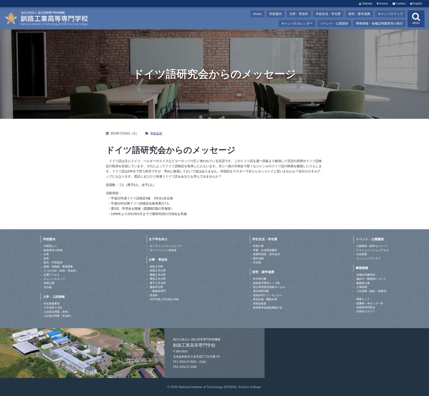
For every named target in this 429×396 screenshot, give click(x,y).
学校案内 (275, 14)
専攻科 (154, 295)
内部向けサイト (365, 311)
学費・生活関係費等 (265, 250)
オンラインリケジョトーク (166, 246)
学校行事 (258, 246)
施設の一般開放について (371, 278)
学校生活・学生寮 (328, 14)
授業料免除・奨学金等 (266, 254)
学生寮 (257, 262)
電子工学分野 (158, 283)
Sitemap (367, 3)
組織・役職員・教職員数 (58, 266)
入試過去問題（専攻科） (58, 316)
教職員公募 (363, 283)
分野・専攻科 (298, 14)
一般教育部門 (158, 291)
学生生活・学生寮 (264, 239)
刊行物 (48, 287)
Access (383, 3)
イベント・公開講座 (334, 23)
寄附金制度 (259, 303)
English (417, 3)
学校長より (50, 246)
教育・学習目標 (53, 262)
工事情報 (361, 287)
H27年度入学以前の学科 (164, 299)
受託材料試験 (261, 291)
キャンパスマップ (390, 14)
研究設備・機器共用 (265, 299)
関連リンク (363, 299)
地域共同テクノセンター (267, 295)
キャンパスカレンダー (297, 23)
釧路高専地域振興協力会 (267, 307)
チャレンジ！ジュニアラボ (372, 250)
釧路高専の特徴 (53, 250)
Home (257, 14)
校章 (46, 258)
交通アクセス (52, 274)
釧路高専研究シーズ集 (266, 283)
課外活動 (258, 258)
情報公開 (49, 283)
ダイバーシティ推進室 (163, 250)
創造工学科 (156, 266)
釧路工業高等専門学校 (49, 18)
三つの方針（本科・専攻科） (61, 270)
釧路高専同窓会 (365, 307)
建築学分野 (156, 287)
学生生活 (156, 133)
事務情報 (362, 268)
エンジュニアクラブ (368, 258)
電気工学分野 (158, 278)
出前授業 (361, 254)
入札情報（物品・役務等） (372, 291)
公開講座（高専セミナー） (372, 246)
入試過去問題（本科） (57, 312)
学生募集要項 (52, 303)
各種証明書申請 (365, 274)
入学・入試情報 (54, 296)
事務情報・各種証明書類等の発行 (379, 23)
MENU (416, 23)
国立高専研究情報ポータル (269, 287)
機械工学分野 (158, 274)
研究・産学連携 (359, 14)
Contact (400, 3)
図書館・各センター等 (369, 303)
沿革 (46, 254)
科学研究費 (259, 278)
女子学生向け (158, 239)
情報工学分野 (158, 270)
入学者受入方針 (53, 307)
